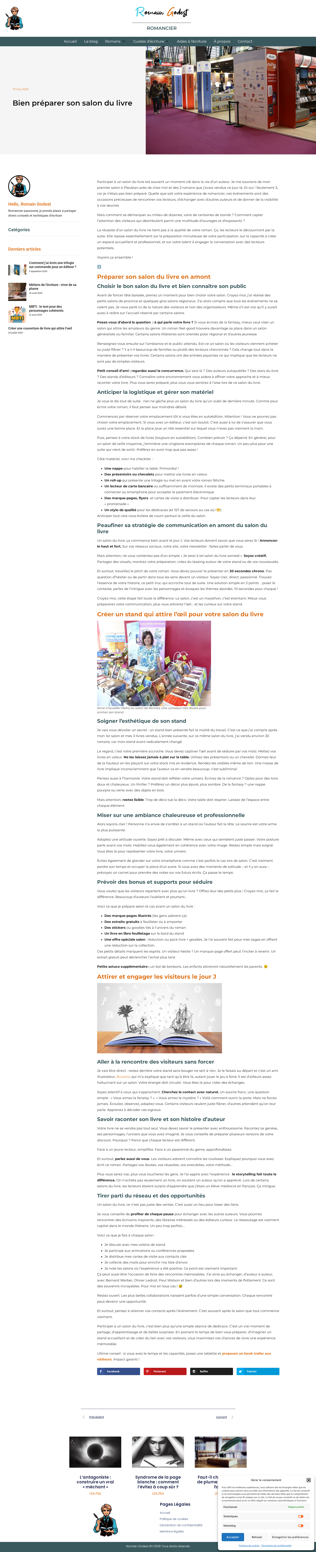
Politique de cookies (249, 1545)
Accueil (70, 41)
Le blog (91, 41)
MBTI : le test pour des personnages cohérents (46, 308)
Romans (113, 41)
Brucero (123, 1077)
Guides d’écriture (148, 41)
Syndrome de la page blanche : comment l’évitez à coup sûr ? (158, 1482)
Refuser (257, 1537)
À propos (222, 41)
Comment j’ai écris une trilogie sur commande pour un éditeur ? (52, 265)
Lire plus (95, 1493)
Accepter (233, 1537)
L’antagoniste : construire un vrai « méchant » (95, 1482)
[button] (309, 1480)
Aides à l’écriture (191, 41)
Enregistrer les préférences (290, 1537)
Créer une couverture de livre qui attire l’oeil (40, 328)
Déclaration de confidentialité (276, 1545)
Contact (245, 41)
